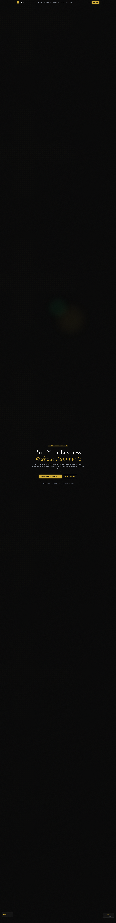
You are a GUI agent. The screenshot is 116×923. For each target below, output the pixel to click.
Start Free (95, 2)
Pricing (62, 2)
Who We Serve (47, 2)
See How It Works (70, 476)
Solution (40, 2)
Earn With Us (69, 2)
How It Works (56, 2)
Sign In (88, 2)
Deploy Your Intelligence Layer (49, 476)
